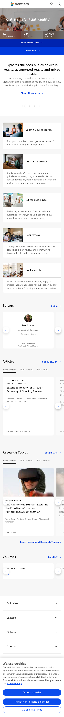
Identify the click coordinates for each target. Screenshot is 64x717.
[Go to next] (58, 330)
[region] (32, 687)
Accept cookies (32, 692)
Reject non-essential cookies (32, 701)
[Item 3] (40, 106)
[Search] (52, 4)
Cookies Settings (32, 709)
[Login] (60, 4)
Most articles (44, 460)
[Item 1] (29, 106)
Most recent (9, 369)
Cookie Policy (14, 683)
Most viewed (26, 369)
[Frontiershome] (20, 4)
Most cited (42, 369)
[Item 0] (24, 106)
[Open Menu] (5, 4)
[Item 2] (35, 106)
